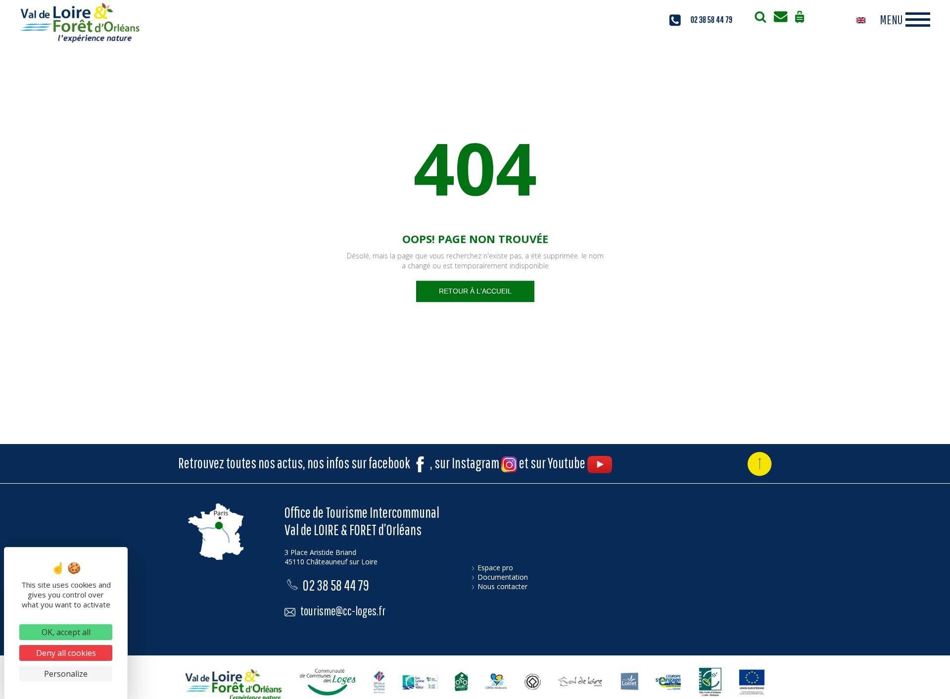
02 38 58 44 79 (336, 585)
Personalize (66, 673)
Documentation (502, 577)
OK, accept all (66, 632)
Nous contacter (502, 586)
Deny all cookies (66, 653)
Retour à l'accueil (475, 291)
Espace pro (495, 567)
